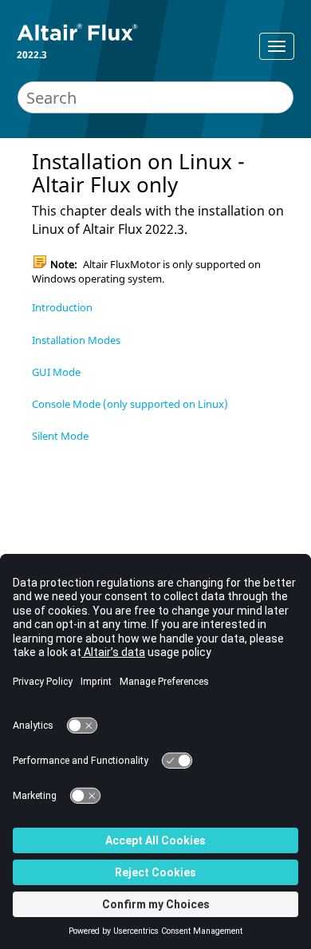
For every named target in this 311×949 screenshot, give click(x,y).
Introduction (62, 307)
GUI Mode (56, 372)
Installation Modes (76, 340)
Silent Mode (60, 436)
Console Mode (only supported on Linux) (130, 404)
